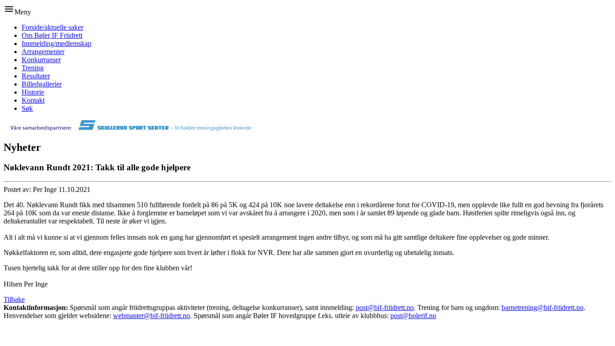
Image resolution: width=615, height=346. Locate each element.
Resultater (36, 76)
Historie (33, 92)
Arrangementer (43, 51)
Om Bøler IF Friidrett (52, 35)
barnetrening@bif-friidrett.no (542, 307)
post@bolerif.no (413, 315)
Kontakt (33, 100)
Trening (33, 68)
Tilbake (14, 299)
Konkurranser (41, 60)
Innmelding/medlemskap (56, 43)
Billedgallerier (42, 84)
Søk (27, 108)
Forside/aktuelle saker (52, 27)
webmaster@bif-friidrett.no (151, 315)
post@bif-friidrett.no (385, 307)
